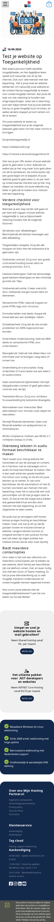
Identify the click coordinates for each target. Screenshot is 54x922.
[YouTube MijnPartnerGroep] (24, 883)
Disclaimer (14, 814)
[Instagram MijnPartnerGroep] (15, 883)
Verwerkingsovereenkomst (22, 803)
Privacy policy (15, 807)
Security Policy (16, 810)
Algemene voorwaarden (20, 799)
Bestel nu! (27, 651)
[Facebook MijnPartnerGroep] (11, 883)
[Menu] (5, 4)
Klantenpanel (15, 834)
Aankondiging (15, 831)
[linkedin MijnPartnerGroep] (20, 883)
